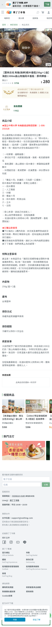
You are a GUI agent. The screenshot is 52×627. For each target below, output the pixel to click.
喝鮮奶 (7, 18)
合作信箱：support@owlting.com (17, 518)
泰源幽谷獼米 (7, 423)
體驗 (4, 559)
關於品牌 (6, 537)
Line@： (10, 500)
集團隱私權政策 (8, 591)
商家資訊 (14, 24)
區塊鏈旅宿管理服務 (10, 566)
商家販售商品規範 (33, 587)
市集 (28, 552)
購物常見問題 (7, 587)
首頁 (4, 24)
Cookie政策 (7, 595)
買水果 (21, 18)
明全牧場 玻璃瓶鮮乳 (34, 423)
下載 (47, 4)
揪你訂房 (29, 559)
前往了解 (36, 619)
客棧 (4, 573)
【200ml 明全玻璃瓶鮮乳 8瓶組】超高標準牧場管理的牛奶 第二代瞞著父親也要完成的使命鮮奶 (36, 417)
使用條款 (29, 591)
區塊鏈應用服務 (32, 566)
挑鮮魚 (35, 18)
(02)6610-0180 (18, 496)
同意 (15, 619)
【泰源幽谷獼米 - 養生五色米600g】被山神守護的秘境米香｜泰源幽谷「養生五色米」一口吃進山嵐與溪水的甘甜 (13, 417)
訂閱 (46, 484)
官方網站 (6, 552)
